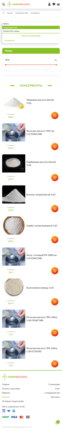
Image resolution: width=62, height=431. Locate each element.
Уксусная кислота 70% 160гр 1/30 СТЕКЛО (41, 350)
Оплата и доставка (11, 388)
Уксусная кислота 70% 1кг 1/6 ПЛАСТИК (40, 132)
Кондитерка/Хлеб (10, 27)
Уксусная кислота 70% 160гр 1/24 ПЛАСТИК (41, 319)
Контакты (55, 397)
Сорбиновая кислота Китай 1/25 (41, 163)
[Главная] (3, 13)
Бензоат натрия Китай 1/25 (41, 194)
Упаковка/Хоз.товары (11, 31)
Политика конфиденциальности (17, 427)
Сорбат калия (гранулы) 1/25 (41, 225)
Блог (57, 388)
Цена (7, 59)
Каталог (6, 397)
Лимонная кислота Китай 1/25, (40, 101)
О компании (54, 384)
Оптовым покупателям (13, 401)
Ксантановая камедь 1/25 (40, 287)
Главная (5, 384)
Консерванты (10, 40)
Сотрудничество (52, 393)
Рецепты (6, 393)
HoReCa (6, 24)
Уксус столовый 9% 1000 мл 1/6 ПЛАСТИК (41, 257)
